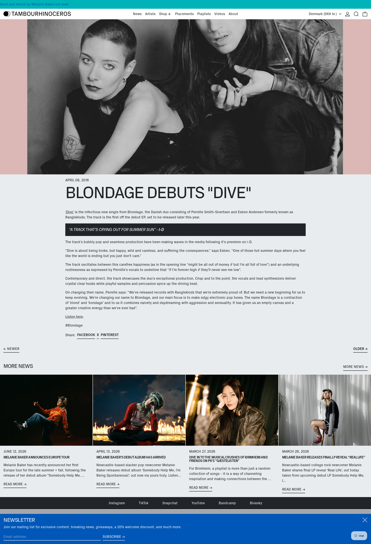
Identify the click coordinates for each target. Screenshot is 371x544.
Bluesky (256, 503)
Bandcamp (227, 503)
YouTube (198, 503)
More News (353, 367)
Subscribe (112, 537)
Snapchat (170, 503)
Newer (13, 349)
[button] (356, 14)
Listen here (74, 317)
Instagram (117, 503)
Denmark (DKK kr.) (323, 14)
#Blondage (74, 325)
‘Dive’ (69, 212)
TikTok (143, 503)
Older (358, 349)
